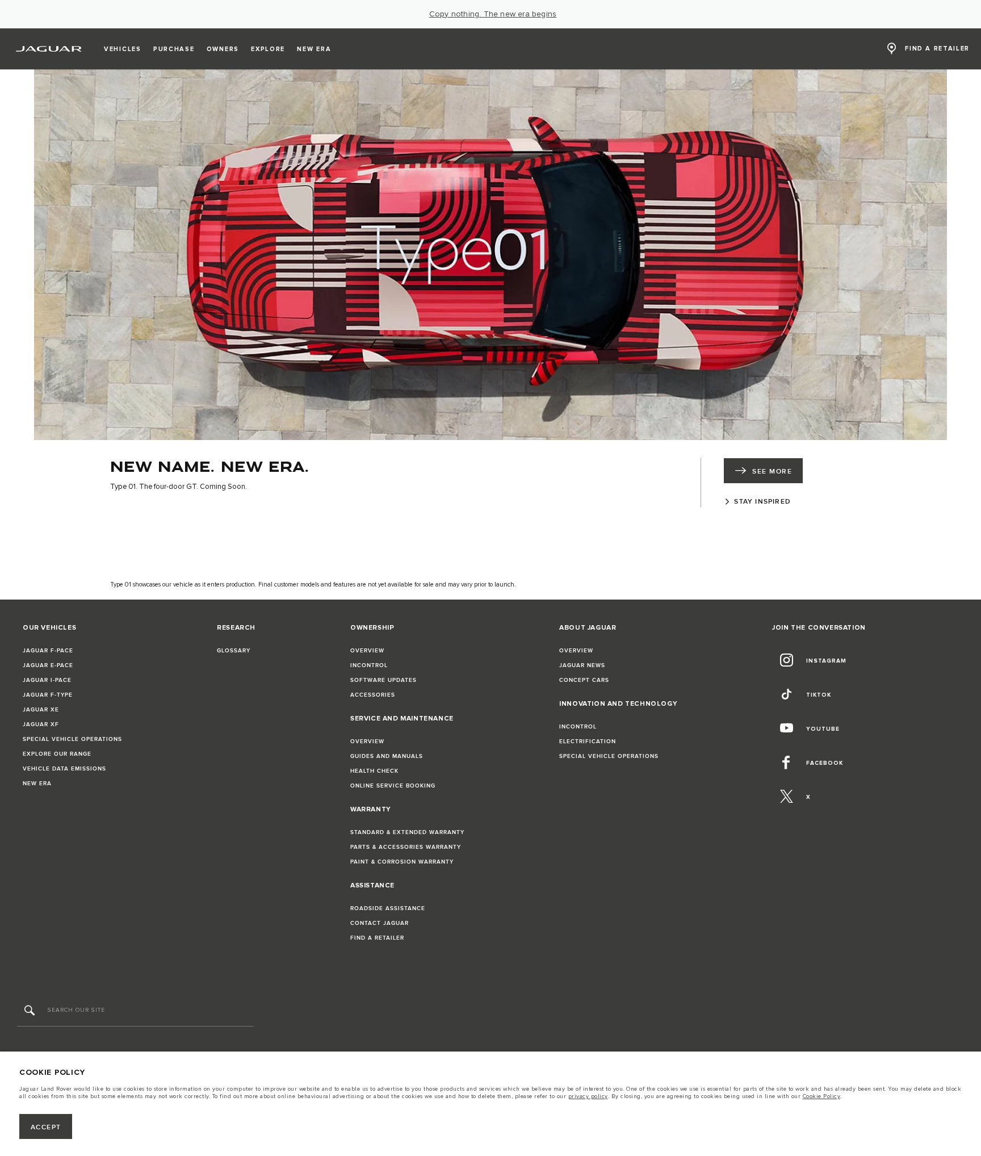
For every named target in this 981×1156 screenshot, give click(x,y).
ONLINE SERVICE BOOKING (392, 785)
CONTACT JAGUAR (379, 923)
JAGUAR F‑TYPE (48, 695)
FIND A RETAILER (377, 938)
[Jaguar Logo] (49, 48)
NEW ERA (37, 783)
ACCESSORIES (372, 695)
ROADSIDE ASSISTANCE (387, 908)
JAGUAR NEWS (582, 665)
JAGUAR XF (41, 724)
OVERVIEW (367, 650)
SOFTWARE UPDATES (383, 680)
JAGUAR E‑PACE (48, 665)
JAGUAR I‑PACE (47, 680)
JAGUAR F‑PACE (48, 650)
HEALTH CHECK (374, 771)
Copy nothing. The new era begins (492, 14)
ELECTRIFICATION (587, 741)
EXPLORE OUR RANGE (57, 754)
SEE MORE (772, 471)
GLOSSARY (233, 650)
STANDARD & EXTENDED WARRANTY (407, 832)
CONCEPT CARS (584, 680)
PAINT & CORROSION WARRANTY (402, 861)
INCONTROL (369, 665)
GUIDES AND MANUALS (386, 756)
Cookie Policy (822, 1096)
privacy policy (588, 1096)
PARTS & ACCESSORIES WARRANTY (405, 847)
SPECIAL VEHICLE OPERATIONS (72, 739)
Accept (46, 1127)
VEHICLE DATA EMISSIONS (64, 768)
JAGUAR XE (41, 709)
